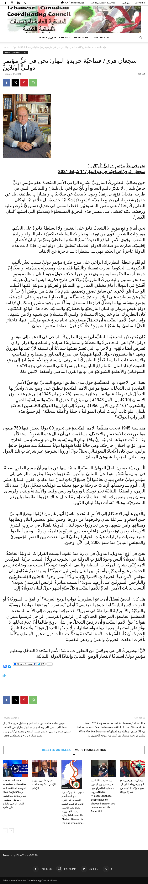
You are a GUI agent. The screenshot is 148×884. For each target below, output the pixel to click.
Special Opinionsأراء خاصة (15, 52)
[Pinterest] (24, 82)
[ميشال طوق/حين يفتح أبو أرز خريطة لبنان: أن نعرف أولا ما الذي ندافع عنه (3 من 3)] (132, 768)
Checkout (64, 37)
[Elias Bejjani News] (74, 19)
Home (6, 47)
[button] (140, 37)
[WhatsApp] (33, 82)
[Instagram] (12, 2)
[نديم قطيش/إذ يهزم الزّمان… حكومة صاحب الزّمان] (44, 768)
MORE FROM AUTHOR (90, 749)
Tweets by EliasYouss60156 (20, 855)
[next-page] (11, 830)
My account (81, 37)
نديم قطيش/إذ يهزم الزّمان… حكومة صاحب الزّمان (44, 784)
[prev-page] (5, 830)
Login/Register (100, 37)
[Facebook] (5, 2)
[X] (25, 2)
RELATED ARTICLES (56, 749)
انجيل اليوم (126, 2)
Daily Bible (140, 2)
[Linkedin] (18, 2)
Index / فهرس (46, 37)
